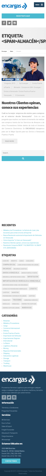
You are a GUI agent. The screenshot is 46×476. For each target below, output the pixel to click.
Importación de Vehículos (12, 336)
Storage (6, 358)
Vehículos (6, 304)
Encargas (37, 87)
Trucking (17, 300)
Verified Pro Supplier (29, 304)
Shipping (32, 296)
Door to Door (6, 423)
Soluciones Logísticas (10, 356)
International (7, 341)
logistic (33, 289)
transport (6, 300)
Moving (5, 348)
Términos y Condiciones (10, 408)
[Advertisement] (23, 193)
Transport (6, 361)
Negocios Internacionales (12, 351)
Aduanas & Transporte (10, 433)
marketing (15, 292)
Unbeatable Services (31, 300)
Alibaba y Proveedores (11, 323)
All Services (6, 420)
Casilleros (29, 261)
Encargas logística (20, 269)
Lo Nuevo (6, 343)
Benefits (14, 261)
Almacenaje (6, 439)
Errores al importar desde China (14, 277)
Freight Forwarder (8, 430)
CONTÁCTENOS (11, 461)
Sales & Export (7, 426)
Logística (6, 292)
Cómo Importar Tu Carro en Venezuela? (17, 240)
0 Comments (20, 95)
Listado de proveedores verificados (15, 289)
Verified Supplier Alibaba (11, 308)
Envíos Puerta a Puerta (27, 91)
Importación (32, 277)
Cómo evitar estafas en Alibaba (28, 265)
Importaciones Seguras (11, 338)
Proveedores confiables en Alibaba (14, 296)
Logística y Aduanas (10, 346)
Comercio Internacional (11, 328)
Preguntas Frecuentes (9, 411)
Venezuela (8, 95)
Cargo (21, 261)
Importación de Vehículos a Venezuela (21, 281)
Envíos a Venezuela (11, 91)
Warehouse (26, 308)
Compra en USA (27, 87)
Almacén (17, 87)
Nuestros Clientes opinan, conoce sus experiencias (21, 105)
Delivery (6, 331)
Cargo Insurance (7, 436)
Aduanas (6, 321)
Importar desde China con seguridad (15, 285)
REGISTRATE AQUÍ (23, 16)
